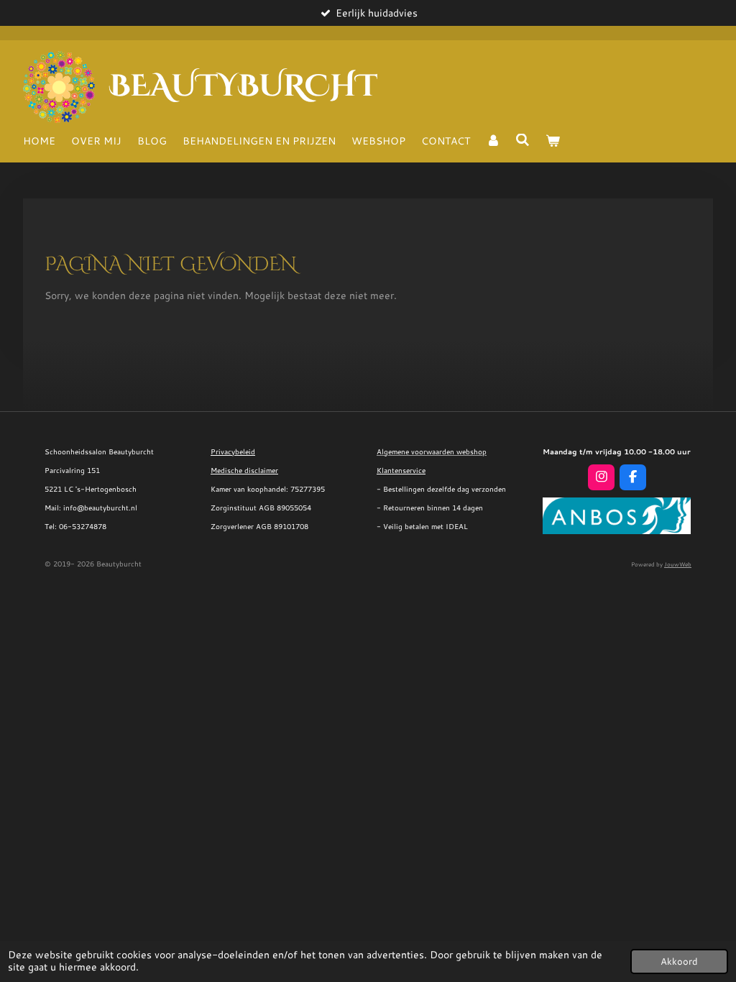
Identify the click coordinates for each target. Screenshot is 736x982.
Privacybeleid (233, 451)
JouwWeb (677, 564)
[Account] (493, 141)
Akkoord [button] (679, 961)
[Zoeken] (523, 140)
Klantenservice (401, 470)
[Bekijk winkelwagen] (553, 141)
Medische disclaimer (244, 470)
